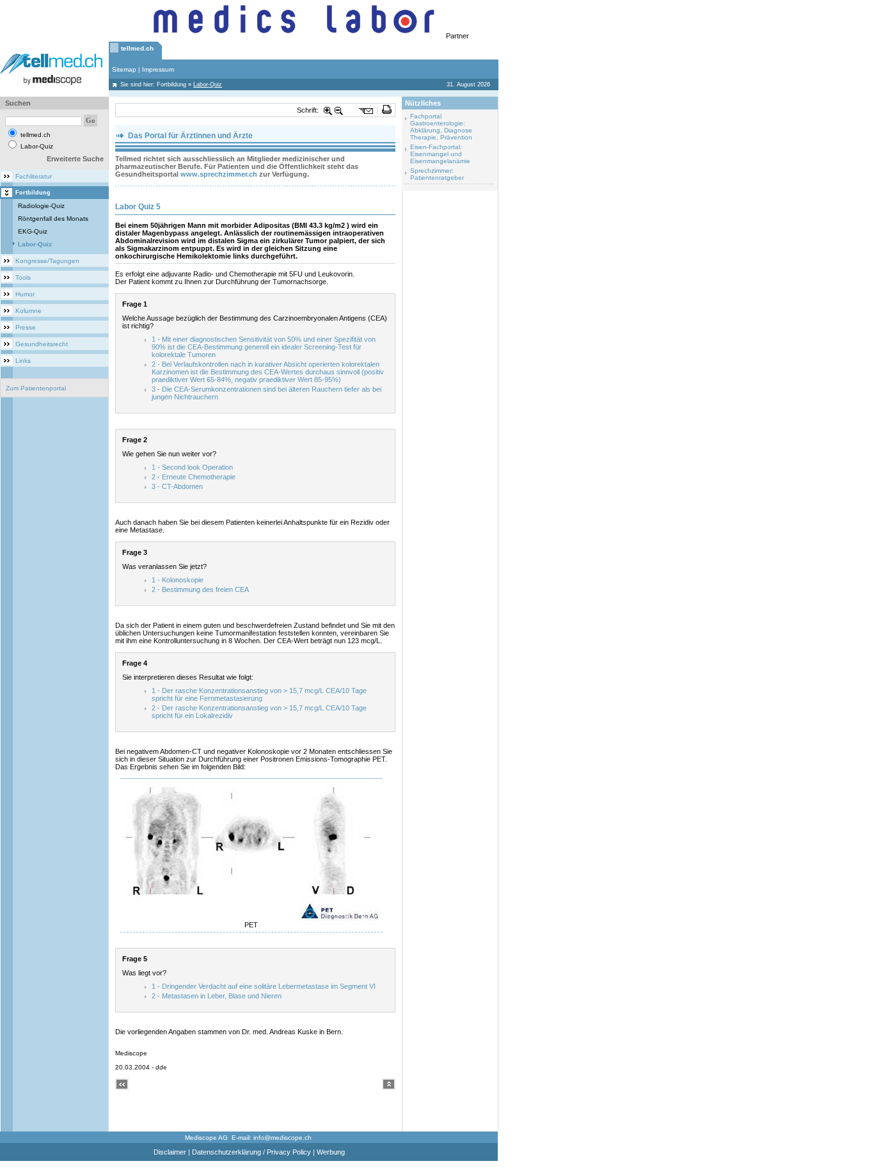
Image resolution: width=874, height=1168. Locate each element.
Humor (25, 294)
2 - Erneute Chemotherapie (193, 477)
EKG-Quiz (32, 231)
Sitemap (124, 69)
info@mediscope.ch (282, 1137)
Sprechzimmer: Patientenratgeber (437, 174)
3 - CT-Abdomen (177, 486)
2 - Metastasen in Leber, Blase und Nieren (217, 996)
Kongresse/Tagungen (47, 260)
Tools (23, 277)
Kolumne (28, 310)
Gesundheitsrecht (41, 344)
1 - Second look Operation (192, 467)
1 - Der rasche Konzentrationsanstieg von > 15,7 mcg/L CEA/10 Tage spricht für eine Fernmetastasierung (259, 694)
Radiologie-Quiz (41, 205)
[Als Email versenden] (366, 110)
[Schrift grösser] (328, 110)
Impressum (158, 69)
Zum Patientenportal (36, 388)
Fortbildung (171, 84)
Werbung (331, 1152)
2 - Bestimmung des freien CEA (200, 589)
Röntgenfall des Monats (53, 218)
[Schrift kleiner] (339, 110)
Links (23, 360)
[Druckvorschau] (387, 110)
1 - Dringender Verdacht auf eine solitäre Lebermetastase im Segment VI (264, 986)
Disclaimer (170, 1152)
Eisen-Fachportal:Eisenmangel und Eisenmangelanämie (440, 153)
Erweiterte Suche (75, 159)
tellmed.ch (137, 48)
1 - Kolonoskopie (177, 580)
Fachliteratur (33, 176)
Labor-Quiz (35, 244)
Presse (25, 327)
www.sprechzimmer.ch (218, 174)
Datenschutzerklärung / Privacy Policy (251, 1152)
